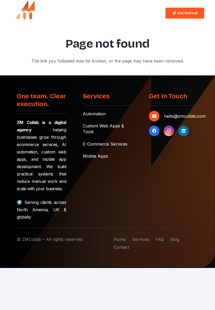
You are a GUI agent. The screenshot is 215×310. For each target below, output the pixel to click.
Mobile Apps (95, 156)
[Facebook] (154, 131)
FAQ (159, 239)
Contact (121, 247)
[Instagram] (169, 131)
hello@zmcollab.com (185, 116)
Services (140, 239)
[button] (153, 13)
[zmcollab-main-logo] (24, 13)
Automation (94, 113)
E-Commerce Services (105, 144)
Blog (174, 239)
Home (120, 239)
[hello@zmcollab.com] (156, 116)
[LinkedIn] (183, 131)
